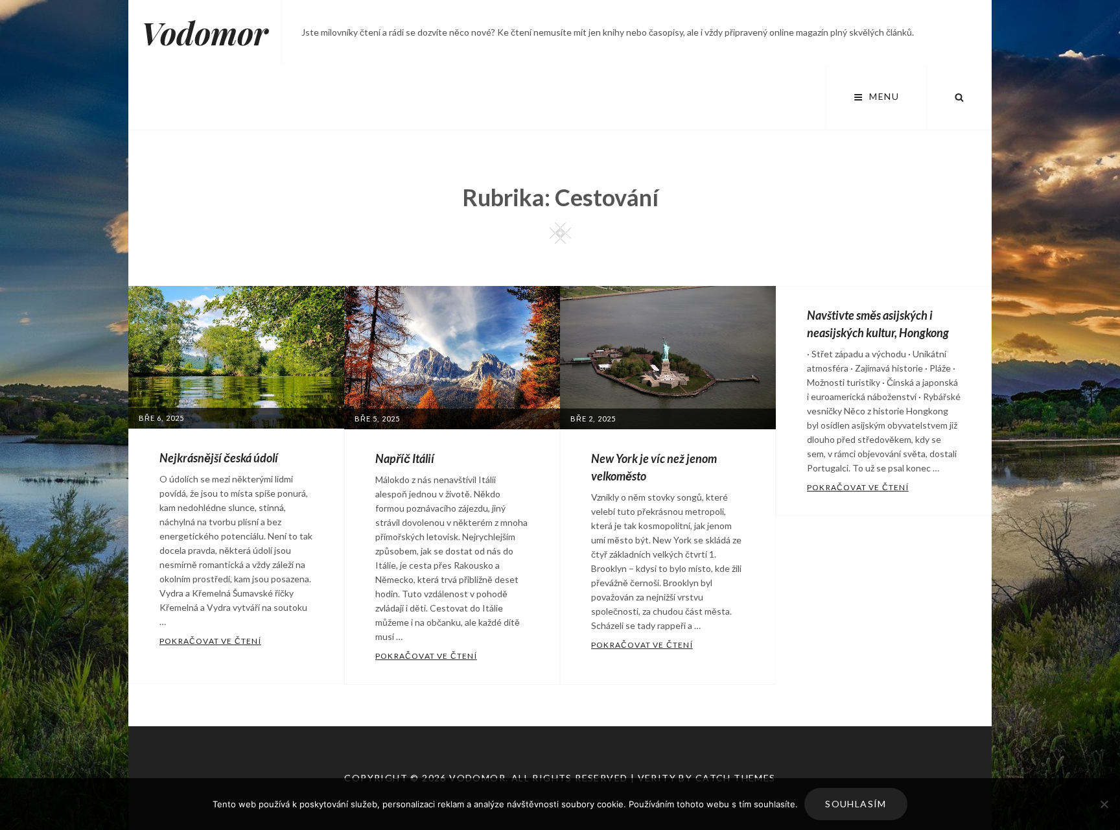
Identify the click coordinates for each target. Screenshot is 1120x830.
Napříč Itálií (404, 458)
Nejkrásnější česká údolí (218, 458)
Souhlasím (856, 803)
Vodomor (204, 32)
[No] (1103, 804)
